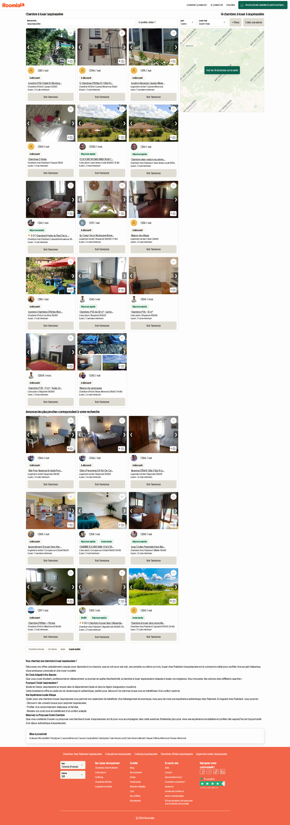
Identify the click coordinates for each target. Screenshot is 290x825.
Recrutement (136, 772)
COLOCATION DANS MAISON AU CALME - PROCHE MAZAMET (107, 159)
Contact (168, 772)
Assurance (169, 786)
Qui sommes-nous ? (173, 777)
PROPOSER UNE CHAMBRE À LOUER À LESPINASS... (265, 5)
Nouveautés (135, 800)
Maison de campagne (91, 388)
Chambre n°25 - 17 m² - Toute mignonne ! (48, 388)
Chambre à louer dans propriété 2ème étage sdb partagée (162, 623)
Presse (133, 777)
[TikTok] (215, 772)
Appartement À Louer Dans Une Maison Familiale (52, 546)
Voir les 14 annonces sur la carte (222, 70)
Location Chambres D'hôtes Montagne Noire (50, 311)
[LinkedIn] (222, 772)
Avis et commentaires (174, 796)
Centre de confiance (174, 791)
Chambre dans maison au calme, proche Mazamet (156, 159)
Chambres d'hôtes (103, 782)
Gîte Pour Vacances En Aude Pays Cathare (48, 470)
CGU (132, 791)
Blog (132, 768)
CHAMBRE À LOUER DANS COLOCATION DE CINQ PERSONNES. (108, 546)
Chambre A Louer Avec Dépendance (106, 623)
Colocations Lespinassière (118, 754)
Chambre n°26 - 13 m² (142, 311)
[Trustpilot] (212, 787)
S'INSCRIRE (230, 5)
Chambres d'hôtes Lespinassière (177, 754)
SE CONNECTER (217, 5)
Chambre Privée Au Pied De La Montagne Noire (60, 235)
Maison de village (140, 235)
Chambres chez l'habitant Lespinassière (82, 754)
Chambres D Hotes (37, 159)
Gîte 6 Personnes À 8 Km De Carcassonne (100, 470)
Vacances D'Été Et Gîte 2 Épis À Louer (148, 470)
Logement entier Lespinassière (211, 754)
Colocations (100, 772)
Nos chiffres (135, 796)
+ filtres (235, 22)
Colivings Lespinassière (145, 754)
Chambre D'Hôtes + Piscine (41, 623)
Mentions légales (137, 786)
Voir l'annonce (51, 97)
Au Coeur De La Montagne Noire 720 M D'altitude (104, 235)
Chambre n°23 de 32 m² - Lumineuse (98, 311)
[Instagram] (209, 772)
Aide (167, 768)
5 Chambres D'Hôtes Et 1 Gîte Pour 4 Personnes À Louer (107, 83)
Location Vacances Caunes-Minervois (149, 83)
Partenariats (135, 782)
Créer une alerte (253, 22)
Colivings (99, 777)
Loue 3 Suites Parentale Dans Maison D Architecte (155, 546)
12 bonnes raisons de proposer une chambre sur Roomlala (179, 802)
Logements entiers (103, 786)
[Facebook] (202, 772)
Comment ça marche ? (175, 782)
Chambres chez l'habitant (106, 768)
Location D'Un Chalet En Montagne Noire (48, 83)
